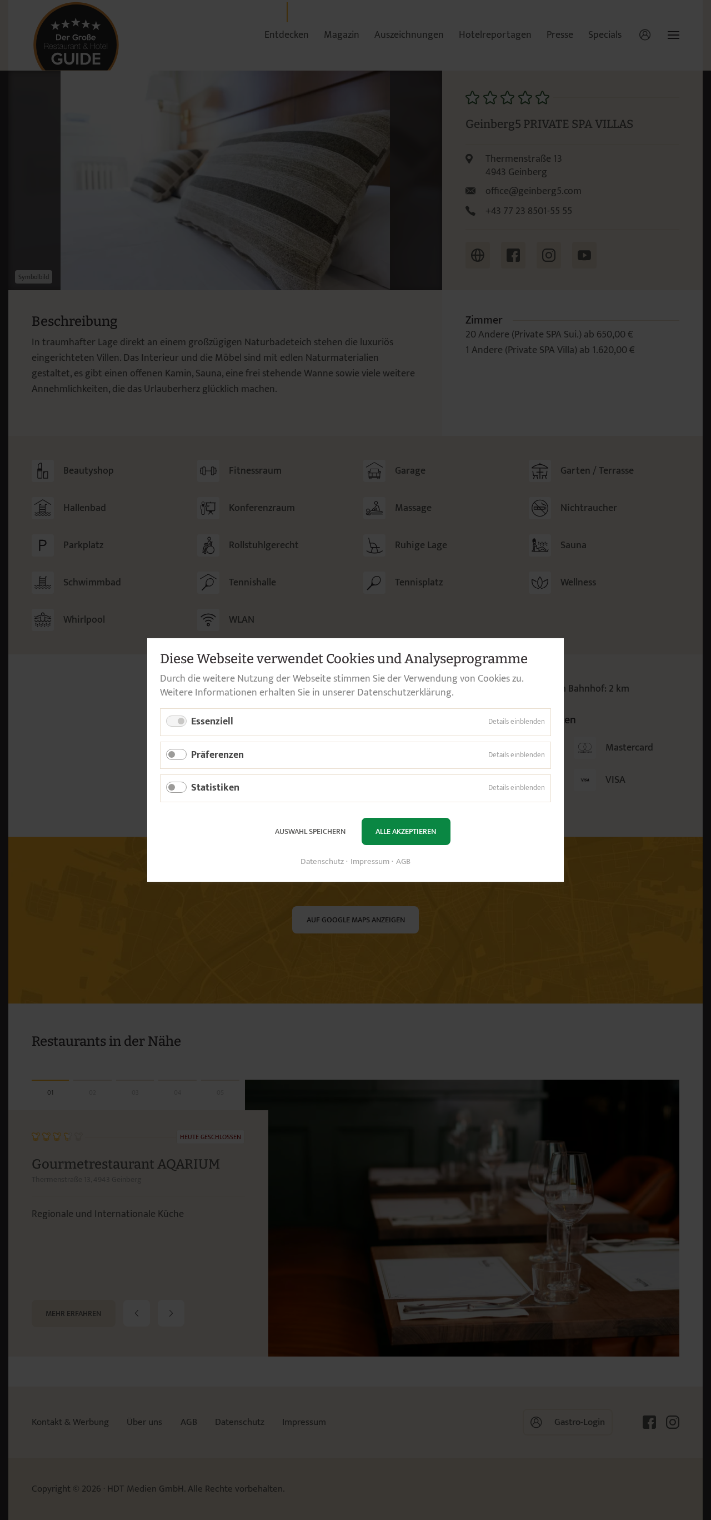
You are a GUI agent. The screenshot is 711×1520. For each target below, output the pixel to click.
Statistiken (215, 787)
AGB (403, 862)
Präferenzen (217, 755)
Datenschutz (322, 862)
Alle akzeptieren (405, 831)
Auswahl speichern (310, 831)
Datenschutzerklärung (404, 692)
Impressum (370, 862)
